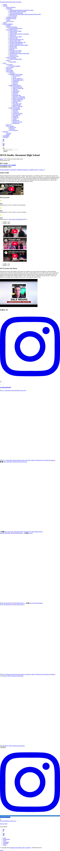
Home (4, 838)
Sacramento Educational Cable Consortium (10, 2)
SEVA (4, 840)
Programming (6, 839)
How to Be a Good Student (16, 219)
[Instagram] (3, 829)
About (4, 845)
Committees (6, 842)
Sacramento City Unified (8, 165)
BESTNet (5, 843)
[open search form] (3, 148)
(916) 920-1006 (4, 821)
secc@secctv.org (12, 821)
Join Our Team (3, 823)
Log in (1, 850)
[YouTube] (3, 834)
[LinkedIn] (3, 835)
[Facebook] (3, 831)
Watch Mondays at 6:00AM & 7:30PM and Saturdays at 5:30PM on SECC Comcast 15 (23, 169)
